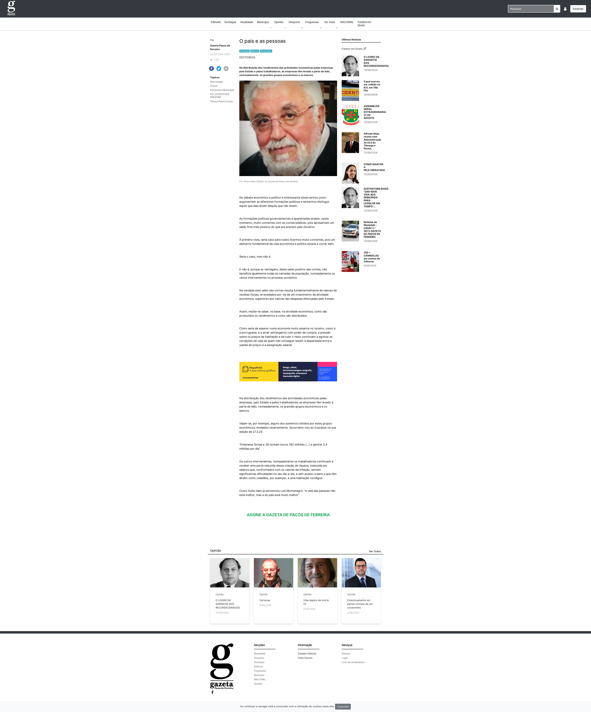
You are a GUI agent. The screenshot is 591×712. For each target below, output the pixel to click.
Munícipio (263, 22)
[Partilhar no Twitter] (218, 68)
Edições (346, 653)
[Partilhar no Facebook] (211, 68)
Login (345, 657)
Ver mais (329, 22)
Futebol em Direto (364, 23)
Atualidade (246, 22)
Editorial (216, 22)
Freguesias (312, 22)
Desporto (294, 22)
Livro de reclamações (353, 662)
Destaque (230, 22)
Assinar (578, 9)
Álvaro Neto (266, 51)
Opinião (278, 22)
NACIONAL (347, 22)
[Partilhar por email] (226, 68)
